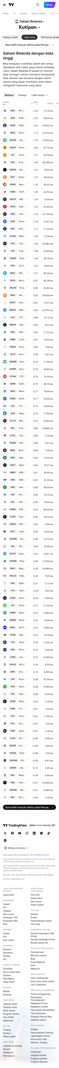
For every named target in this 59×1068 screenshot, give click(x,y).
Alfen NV (22, 236)
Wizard (6, 1049)
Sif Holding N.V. (22, 265)
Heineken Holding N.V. (22, 487)
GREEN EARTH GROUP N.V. (22, 199)
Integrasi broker (38, 1055)
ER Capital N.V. (22, 797)
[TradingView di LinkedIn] (34, 833)
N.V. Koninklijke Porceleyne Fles (22, 708)
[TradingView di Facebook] (12, 833)
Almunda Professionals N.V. (23, 790)
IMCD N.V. (22, 273)
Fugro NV (22, 251)
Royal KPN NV (22, 686)
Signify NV (22, 465)
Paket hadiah (37, 904)
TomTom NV (22, 191)
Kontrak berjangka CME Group (42, 934)
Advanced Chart (39, 1039)
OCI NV (22, 406)
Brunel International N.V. (22, 450)
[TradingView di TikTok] (49, 833)
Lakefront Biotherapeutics (22, 531)
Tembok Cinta (10, 1007)
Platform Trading (39, 1042)
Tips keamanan (38, 1013)
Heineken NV (22, 457)
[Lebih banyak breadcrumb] (14, 13)
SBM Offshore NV (22, 472)
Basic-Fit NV (22, 177)
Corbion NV (22, 339)
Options (7, 975)
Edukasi (7, 1033)
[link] (29, 44)
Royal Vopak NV (22, 679)
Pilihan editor (9, 1036)
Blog (33, 958)
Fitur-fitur (35, 894)
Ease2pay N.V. (22, 553)
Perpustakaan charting (42, 1032)
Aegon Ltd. (22, 413)
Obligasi (7, 910)
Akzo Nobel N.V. (22, 280)
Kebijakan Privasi (39, 1003)
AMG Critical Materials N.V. (22, 479)
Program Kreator (11, 1014)
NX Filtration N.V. (22, 627)
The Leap (35, 924)
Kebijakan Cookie (39, 1006)
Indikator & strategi (12, 1045)
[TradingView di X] (5, 833)
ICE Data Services (41, 855)
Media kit (35, 968)
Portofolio (7, 968)
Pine (5, 924)
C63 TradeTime (38, 984)
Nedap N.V (22, 324)
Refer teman (9, 1010)
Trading (7, 1030)
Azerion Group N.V (22, 598)
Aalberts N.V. (22, 206)
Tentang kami (37, 952)
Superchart (8, 894)
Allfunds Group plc (22, 420)
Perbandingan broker (41, 920)
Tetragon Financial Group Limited (22, 642)
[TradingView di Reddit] (5, 840)
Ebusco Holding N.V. (22, 132)
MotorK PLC (22, 701)
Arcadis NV (22, 287)
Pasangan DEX (10, 920)
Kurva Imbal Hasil (11, 972)
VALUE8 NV (22, 664)
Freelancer (8, 1052)
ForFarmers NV (22, 443)
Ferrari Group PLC (22, 347)
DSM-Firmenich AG (22, 383)
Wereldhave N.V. (22, 391)
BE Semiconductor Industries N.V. (22, 110)
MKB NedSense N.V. (22, 310)
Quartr (50, 875)
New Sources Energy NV (22, 782)
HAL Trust (22, 502)
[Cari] (38, 5)
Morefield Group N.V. (22, 612)
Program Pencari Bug (41, 1016)
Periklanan (36, 1052)
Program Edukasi (39, 1061)
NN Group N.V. (22, 546)
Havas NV (22, 169)
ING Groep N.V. (22, 295)
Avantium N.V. (22, 354)
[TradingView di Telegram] (41, 833)
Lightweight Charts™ (41, 1036)
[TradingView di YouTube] (20, 833)
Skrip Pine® (8, 982)
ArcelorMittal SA (22, 155)
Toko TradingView (39, 978)
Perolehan (8, 952)
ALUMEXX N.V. (22, 723)
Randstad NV (22, 398)
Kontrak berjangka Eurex (43, 939)
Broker (34, 917)
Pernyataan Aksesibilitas (43, 1010)
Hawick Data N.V (22, 731)
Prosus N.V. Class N (22, 162)
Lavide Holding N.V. (22, 657)
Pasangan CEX (10, 917)
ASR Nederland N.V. (22, 509)
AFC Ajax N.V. (22, 738)
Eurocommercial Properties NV (22, 369)
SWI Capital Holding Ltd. (22, 524)
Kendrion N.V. (22, 620)
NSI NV (22, 494)
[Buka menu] (4, 5)
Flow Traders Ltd (22, 516)
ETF (5, 907)
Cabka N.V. (22, 767)
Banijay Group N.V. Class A (22, 775)
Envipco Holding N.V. (22, 671)
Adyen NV (22, 140)
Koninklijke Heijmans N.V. (22, 147)
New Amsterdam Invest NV (22, 694)
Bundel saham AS (39, 942)
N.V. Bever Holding (22, 745)
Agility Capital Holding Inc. (22, 583)
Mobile (6, 991)
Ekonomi (7, 949)
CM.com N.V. (23, 760)
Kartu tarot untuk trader (42, 981)
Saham (6, 904)
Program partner (39, 1058)
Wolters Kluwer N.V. (22, 332)
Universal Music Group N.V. (22, 214)
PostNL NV (22, 428)
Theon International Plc (22, 258)
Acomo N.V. (23, 539)
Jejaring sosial (10, 1004)
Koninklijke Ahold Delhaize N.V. (22, 605)
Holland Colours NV (22, 575)
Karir (33, 965)
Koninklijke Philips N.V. (22, 221)
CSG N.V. (22, 243)
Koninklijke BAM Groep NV (23, 361)
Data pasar (36, 901)
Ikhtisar (34, 914)
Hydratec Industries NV (22, 753)
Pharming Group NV (23, 561)
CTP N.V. (22, 376)
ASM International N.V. (22, 118)
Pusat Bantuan (38, 962)
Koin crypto (8, 914)
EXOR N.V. (22, 228)
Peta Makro (8, 978)
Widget (34, 1029)
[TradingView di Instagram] (27, 833)
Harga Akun (36, 898)
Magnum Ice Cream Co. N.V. (22, 568)
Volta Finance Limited (22, 590)
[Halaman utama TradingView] (11, 5)
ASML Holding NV (22, 125)
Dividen (6, 956)
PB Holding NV (22, 649)
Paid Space (8, 1055)
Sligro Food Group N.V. (22, 635)
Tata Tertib (8, 1017)
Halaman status (38, 1020)
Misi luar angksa (39, 955)
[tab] (10, 37)
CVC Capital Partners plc (22, 317)
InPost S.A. (22, 302)
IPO (5, 959)
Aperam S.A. (22, 184)
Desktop (7, 994)
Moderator (8, 1020)
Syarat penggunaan (40, 994)
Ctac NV (22, 435)
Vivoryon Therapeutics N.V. (22, 716)
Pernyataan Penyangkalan (38, 998)
